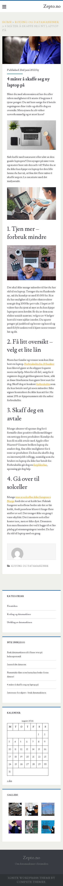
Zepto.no (52, 6)
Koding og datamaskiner (37, 22)
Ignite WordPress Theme (29, 878)
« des (9, 781)
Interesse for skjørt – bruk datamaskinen (26, 692)
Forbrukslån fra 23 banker (39, 364)
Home (7, 22)
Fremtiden (12, 606)
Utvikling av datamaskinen (19, 622)
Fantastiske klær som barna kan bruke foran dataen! (28, 674)
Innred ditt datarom (16, 664)
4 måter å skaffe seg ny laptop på (22, 684)
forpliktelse (40, 465)
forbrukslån (43, 384)
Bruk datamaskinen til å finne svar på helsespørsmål (24, 654)
